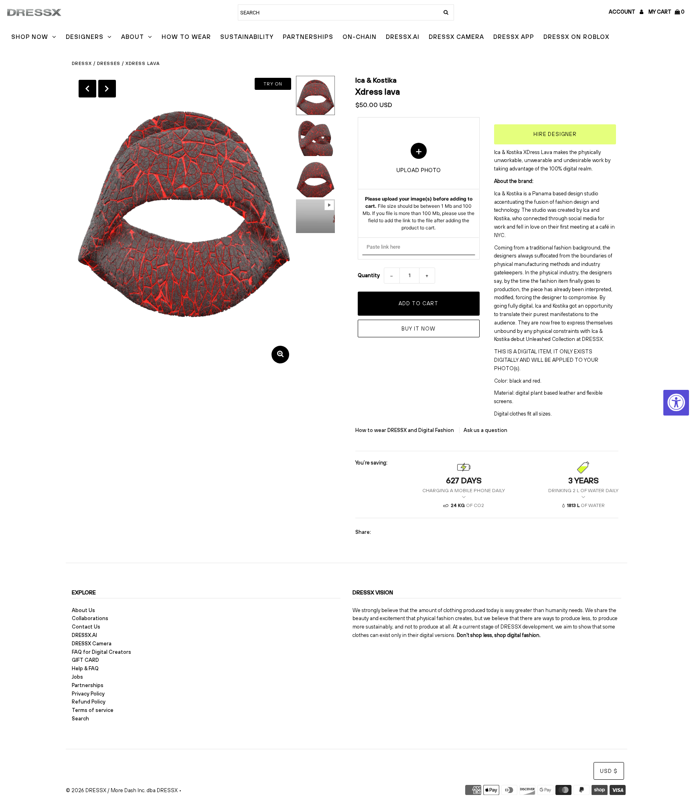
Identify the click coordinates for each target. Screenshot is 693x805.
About (132, 36)
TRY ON (272, 83)
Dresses (108, 63)
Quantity (369, 275)
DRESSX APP (513, 36)
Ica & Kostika (376, 80)
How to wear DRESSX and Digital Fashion (405, 430)
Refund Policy (88, 702)
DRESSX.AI (402, 36)
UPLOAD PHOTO (418, 187)
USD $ (609, 771)
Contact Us (86, 627)
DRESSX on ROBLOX (576, 36)
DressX (82, 63)
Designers (84, 36)
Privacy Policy (88, 694)
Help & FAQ (85, 668)
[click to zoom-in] (280, 354)
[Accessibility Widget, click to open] (676, 403)
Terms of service (92, 710)
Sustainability (247, 36)
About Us (83, 610)
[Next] (107, 88)
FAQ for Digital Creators (101, 652)
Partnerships (308, 36)
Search (80, 719)
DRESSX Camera (456, 36)
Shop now (29, 36)
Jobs (77, 677)
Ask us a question (485, 430)
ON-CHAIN (359, 36)
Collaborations (90, 618)
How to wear (186, 36)
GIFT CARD (85, 660)
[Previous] (87, 88)
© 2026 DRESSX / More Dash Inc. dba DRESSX (122, 790)
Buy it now (418, 329)
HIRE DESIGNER (555, 134)
